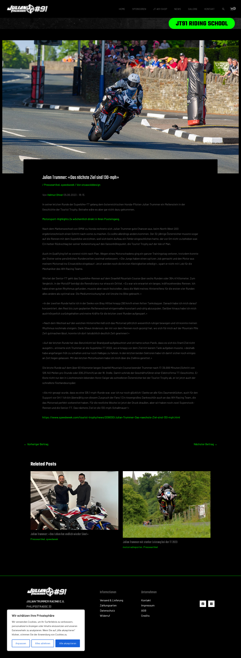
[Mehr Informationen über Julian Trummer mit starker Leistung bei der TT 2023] (167, 504)
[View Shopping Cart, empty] (231, 9)
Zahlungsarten (108, 605)
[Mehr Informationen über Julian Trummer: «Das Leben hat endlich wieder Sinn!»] (74, 500)
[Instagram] (211, 604)
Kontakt (209, 8)
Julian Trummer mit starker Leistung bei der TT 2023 (150, 542)
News (177, 8)
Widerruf (105, 615)
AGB (143, 610)
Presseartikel (52, 184)
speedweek (67, 184)
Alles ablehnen (42, 643)
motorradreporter (132, 547)
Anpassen (21, 643)
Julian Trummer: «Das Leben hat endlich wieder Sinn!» (60, 534)
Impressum (148, 605)
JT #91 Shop (160, 8)
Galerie (192, 8)
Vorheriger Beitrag (36, 444)
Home (122, 8)
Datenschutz (107, 610)
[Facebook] (203, 604)
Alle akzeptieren (67, 643)
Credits (145, 615)
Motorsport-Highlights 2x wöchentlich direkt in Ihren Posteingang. (81, 219)
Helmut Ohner (55, 194)
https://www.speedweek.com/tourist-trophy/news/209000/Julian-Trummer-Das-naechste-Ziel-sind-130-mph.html (111, 417)
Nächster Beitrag (205, 444)
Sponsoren (139, 8)
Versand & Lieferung (111, 600)
